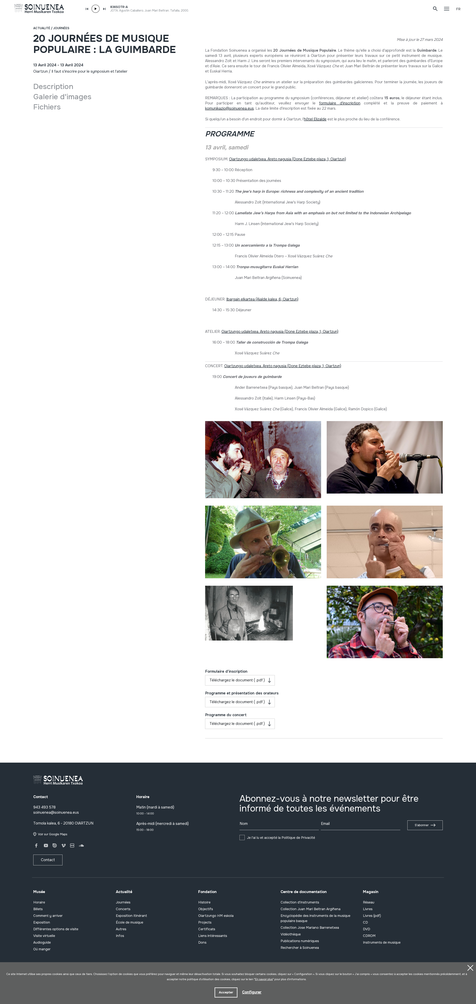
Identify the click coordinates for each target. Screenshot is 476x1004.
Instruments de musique (382, 942)
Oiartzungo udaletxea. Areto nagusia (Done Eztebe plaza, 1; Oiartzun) (287, 159)
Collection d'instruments (300, 902)
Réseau (368, 902)
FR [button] (458, 9)
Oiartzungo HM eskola (216, 916)
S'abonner (422, 825)
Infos (120, 936)
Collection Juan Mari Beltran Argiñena (310, 909)
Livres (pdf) (372, 916)
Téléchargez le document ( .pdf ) (237, 680)
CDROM (369, 936)
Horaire (39, 902)
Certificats (206, 929)
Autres (121, 929)
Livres (367, 909)
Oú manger (42, 949)
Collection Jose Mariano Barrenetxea (310, 928)
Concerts (123, 909)
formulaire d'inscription (339, 103)
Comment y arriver (48, 916)
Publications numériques (300, 941)
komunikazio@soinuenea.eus (229, 108)
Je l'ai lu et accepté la (281, 838)
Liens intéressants (212, 936)
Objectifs (205, 909)
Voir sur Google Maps (52, 834)
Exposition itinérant (131, 916)
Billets (38, 909)
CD (365, 922)
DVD (366, 929)
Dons (202, 942)
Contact (48, 860)
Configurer (251, 992)
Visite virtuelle (44, 936)
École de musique (129, 922)
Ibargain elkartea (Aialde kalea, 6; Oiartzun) (262, 299)
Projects (204, 922)
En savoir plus (264, 979)
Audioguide (42, 942)
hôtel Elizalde (315, 119)
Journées (61, 28)
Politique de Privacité (298, 838)
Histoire (204, 902)
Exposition (41, 922)
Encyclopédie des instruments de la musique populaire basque (315, 918)
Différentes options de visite (55, 929)
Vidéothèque (291, 934)
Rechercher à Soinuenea (300, 948)
